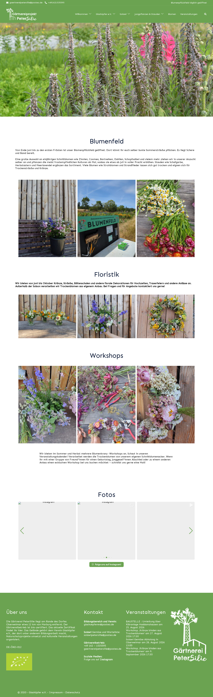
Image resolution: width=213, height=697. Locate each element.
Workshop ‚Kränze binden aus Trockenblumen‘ (143, 632)
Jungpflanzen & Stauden (147, 14)
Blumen (172, 14)
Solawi (123, 14)
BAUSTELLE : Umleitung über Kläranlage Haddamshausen (143, 623)
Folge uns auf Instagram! (108, 564)
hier (20, 630)
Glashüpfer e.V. (104, 14)
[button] (101, 557)
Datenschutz (72, 692)
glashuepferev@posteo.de (99, 624)
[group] (47, 531)
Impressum (56, 692)
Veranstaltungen (188, 14)
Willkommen (81, 14)
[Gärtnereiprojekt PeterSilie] (21, 14)
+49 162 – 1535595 (95, 645)
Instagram (106, 659)
